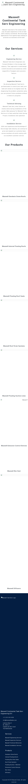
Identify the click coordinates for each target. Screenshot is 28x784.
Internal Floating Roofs (11, 757)
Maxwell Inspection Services (13, 740)
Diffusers (7, 772)
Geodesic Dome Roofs (11, 754)
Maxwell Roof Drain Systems (14, 346)
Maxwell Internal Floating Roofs (14, 246)
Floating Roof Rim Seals (12, 759)
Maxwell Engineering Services (13, 737)
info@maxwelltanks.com (10, 720)
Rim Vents (8, 770)
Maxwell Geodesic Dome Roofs (14, 196)
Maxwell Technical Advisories (13, 743)
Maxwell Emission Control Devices (14, 446)
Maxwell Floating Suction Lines (14, 396)
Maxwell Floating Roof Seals (14, 296)
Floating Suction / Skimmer (12, 764)
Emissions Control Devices (12, 767)
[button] (2, 5)
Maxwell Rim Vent (14, 471)
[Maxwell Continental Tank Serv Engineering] (14, 3)
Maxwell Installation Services (13, 745)
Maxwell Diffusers (14, 588)
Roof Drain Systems (10, 762)
